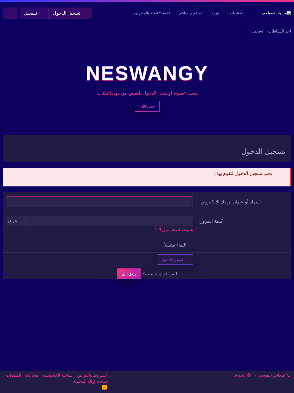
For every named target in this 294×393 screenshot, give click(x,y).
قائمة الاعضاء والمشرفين (152, 13)
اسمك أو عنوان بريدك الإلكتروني (230, 202)
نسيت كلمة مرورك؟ (174, 229)
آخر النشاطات (279, 31)
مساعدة (31, 375)
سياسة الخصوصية (58, 375)
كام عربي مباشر (191, 13)
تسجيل (257, 31)
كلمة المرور (211, 221)
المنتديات (236, 13)
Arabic (240, 375)
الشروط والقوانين (92, 375)
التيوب (216, 13)
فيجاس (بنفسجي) (270, 375)
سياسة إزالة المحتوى (90, 381)
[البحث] (10, 13)
